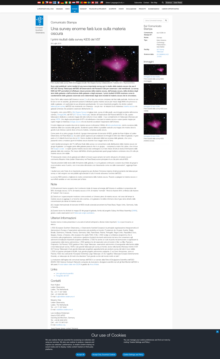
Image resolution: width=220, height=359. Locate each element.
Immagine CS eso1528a (152, 77)
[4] (78, 138)
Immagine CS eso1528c (152, 136)
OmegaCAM (61, 115)
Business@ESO (153, 9)
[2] (92, 109)
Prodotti (142, 9)
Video (67, 9)
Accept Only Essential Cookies (103, 355)
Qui (119, 222)
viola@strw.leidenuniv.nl (64, 310)
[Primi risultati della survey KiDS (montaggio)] (95, 64)
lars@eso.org (60, 325)
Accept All (80, 355)
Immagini (59, 9)
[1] (85, 99)
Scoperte (112, 9)
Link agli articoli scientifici (64, 273)
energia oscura (75, 122)
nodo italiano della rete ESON (70, 264)
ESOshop (83, 9)
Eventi (121, 9)
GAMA (134, 211)
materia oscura (128, 106)
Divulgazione (131, 9)
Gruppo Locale (58, 149)
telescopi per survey (58, 106)
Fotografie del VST (62, 276)
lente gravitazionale (114, 125)
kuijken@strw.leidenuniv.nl (65, 297)
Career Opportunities (170, 9)
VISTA (58, 119)
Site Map (154, 3)
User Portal (178, 3)
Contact (146, 3)
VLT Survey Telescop (81, 115)
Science (169, 3)
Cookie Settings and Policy (133, 355)
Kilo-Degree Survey (79, 112)
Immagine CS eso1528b (152, 106)
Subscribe (138, 3)
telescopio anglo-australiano (84, 213)
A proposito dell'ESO (45, 9)
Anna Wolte (94, 264)
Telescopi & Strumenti (97, 9)
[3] (72, 136)
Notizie (74, 9)
